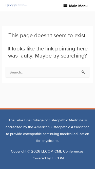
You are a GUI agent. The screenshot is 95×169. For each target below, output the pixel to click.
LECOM (58, 158)
